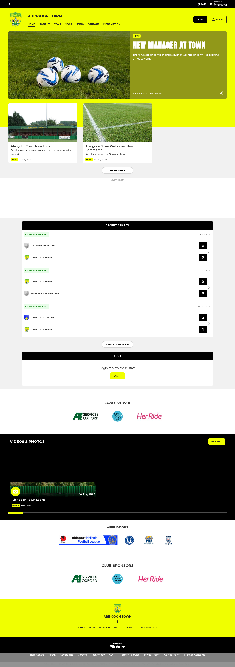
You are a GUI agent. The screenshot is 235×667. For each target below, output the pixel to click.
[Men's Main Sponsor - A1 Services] (85, 417)
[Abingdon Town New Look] (42, 122)
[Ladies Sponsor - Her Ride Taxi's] (149, 417)
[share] (221, 93)
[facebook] (9, 4)
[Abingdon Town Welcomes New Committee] (117, 122)
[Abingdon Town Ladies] (53, 473)
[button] (31, 24)
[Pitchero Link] (220, 5)
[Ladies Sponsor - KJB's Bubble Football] (117, 417)
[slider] (15, 513)
